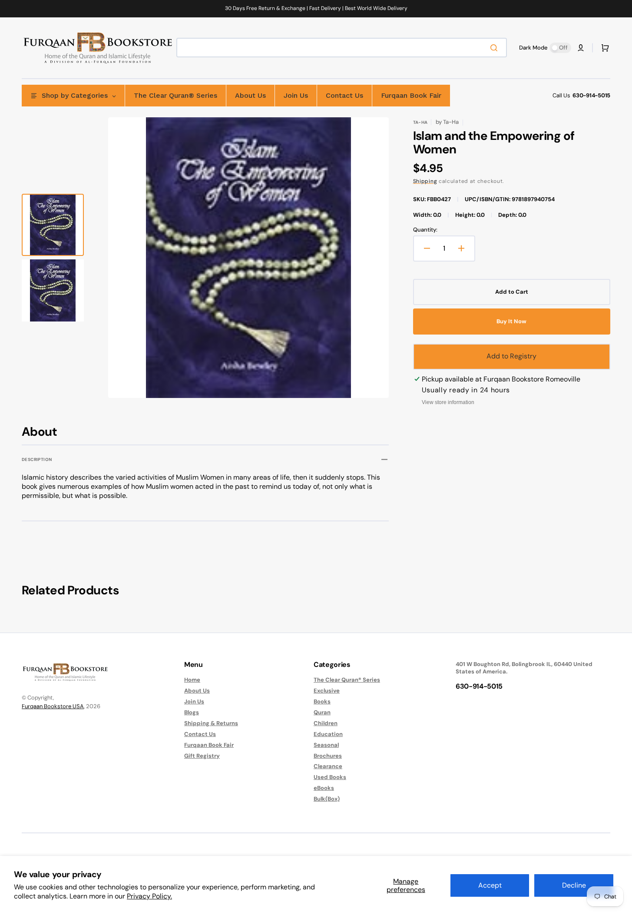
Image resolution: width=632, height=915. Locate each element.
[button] (580, 47)
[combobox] (341, 47)
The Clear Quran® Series (347, 679)
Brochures (328, 755)
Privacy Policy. (149, 896)
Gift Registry (202, 755)
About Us (197, 690)
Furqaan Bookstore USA (53, 706)
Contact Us (200, 734)
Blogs (191, 712)
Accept (490, 885)
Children (326, 723)
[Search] (495, 47)
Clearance (328, 766)
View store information (448, 402)
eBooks (324, 788)
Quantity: (425, 229)
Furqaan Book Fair (209, 745)
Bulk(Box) (327, 798)
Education (328, 734)
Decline (574, 885)
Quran (322, 712)
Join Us (194, 701)
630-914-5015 (591, 95)
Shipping (425, 181)
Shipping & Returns (211, 723)
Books (322, 701)
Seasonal (326, 745)
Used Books (330, 777)
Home (192, 679)
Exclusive (327, 690)
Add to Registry (511, 356)
